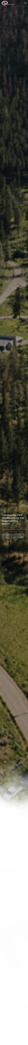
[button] (25, 3)
